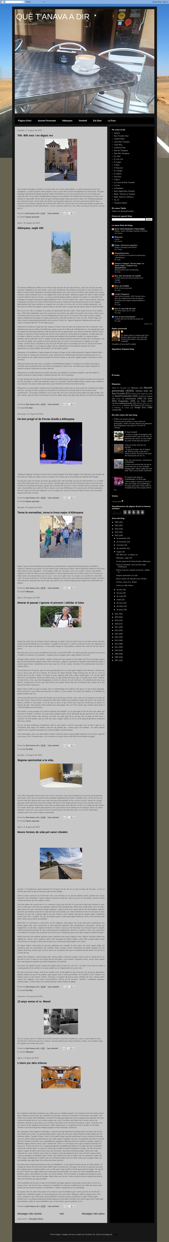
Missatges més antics (93, 1213)
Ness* (119, 405)
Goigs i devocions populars (126, 245)
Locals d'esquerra (122, 294)
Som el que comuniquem (125, 317)
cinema (149, 396)
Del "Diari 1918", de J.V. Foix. (125, 311)
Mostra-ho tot (148, 324)
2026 (117, 522)
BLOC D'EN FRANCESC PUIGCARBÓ (130, 229)
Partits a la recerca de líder (124, 419)
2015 (117, 634)
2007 (117, 660)
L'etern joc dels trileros (32, 1063)
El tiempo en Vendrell (132, 378)
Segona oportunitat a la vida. (35, 760)
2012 (117, 644)
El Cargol (117, 162)
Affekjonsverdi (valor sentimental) (127, 270)
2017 (117, 627)
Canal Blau (118, 145)
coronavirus (130, 398)
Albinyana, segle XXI (30, 228)
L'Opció (117, 180)
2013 (117, 640)
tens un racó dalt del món (125, 309)
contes (118, 399)
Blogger (115, 1234)
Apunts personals (32, 217)
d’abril (119, 600)
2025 (117, 525)
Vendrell (83, 121)
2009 (117, 654)
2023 (117, 532)
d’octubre (120, 545)
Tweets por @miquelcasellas (123, 211)
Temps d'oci (140, 407)
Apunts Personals (47, 121)
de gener (120, 610)
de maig (120, 596)
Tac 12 (116, 200)
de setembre (122, 548)
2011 (117, 647)
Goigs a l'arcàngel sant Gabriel (126, 247)
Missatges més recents (29, 1213)
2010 (117, 650)
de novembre (122, 542)
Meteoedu (119, 237)
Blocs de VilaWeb (122, 286)
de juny (120, 593)
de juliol (120, 590)
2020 (117, 617)
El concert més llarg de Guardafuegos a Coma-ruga (135, 478)
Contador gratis (116, 501)
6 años (117, 239)
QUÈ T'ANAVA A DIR (53, 16)
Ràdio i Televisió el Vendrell (124, 194)
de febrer (120, 606)
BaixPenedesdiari (123, 396)
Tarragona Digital (120, 203)
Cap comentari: (54, 213)
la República (118, 188)
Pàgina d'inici (24, 121)
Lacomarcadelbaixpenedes (122, 403)
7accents (123, 388)
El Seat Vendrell (131, 432)
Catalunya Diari (120, 148)
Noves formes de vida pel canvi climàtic (42, 832)
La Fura (112, 121)
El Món (116, 165)
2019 (117, 620)
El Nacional (118, 168)
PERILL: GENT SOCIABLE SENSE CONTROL (131, 231)
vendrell (115, 410)
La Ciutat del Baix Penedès (124, 182)
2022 (117, 535)
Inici (62, 1213)
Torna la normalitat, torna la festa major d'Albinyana (50, 512)
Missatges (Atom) (36, 1219)
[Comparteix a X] (69, 213)
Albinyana (67, 121)
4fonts (114, 388)
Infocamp (117, 177)
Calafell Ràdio (119, 139)
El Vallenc (118, 174)
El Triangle (118, 171)
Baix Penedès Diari (121, 136)
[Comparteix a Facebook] (72, 213)
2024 (117, 529)
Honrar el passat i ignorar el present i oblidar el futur (50, 602)
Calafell (141, 396)
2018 (117, 624)
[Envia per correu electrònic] (64, 213)
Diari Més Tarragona (121, 153)
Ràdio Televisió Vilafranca (124, 197)
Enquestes (123, 401)
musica (139, 403)
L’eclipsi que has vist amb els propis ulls (129, 319)
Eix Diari (97, 121)
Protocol (137, 405)
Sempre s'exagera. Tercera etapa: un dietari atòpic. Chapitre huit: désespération (129, 265)
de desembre (122, 538)
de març (120, 603)
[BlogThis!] (66, 213)
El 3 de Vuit (118, 159)
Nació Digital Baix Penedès (124, 191)
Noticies (127, 405)
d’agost (120, 552)
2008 (117, 657)
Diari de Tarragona (121, 151)
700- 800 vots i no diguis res (35, 135)
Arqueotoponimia (122, 253)
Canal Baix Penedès (122, 142)
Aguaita (117, 133)
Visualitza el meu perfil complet (124, 344)
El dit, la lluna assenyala (123, 288)
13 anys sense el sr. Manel (34, 1001)
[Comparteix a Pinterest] (74, 213)
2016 (117, 630)
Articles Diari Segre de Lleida (141, 394)
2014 (117, 637)
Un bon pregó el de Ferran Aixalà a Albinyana (45, 419)
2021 (117, 614)
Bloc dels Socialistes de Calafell (128, 276)
